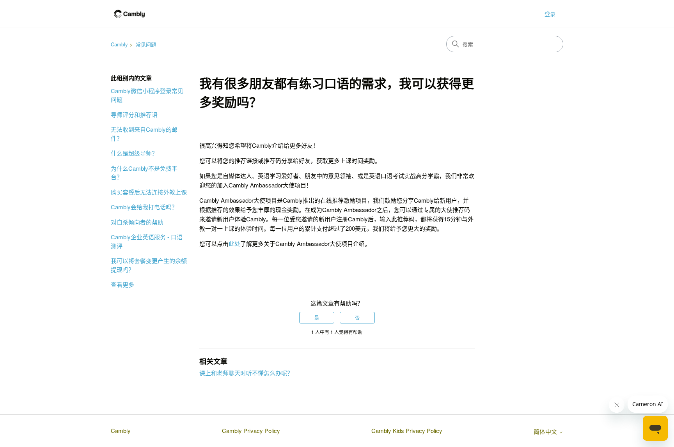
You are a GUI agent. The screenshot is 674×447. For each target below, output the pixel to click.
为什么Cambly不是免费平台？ (144, 172)
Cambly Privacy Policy (251, 430)
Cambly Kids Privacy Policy (406, 430)
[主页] (129, 14)
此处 (234, 243)
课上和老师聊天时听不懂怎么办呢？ (246, 373)
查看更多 (122, 284)
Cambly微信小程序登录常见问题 (147, 95)
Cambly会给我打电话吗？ (144, 207)
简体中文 (546, 431)
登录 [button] (550, 14)
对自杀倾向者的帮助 (137, 222)
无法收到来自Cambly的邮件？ (144, 133)
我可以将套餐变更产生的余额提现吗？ (149, 265)
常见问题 (146, 44)
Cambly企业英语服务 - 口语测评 (147, 241)
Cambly (119, 44)
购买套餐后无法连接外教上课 (149, 192)
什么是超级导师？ (134, 153)
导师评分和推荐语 (134, 114)
